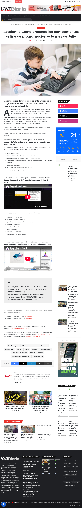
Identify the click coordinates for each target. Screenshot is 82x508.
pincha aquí (28, 316)
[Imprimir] (48, 363)
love (69, 466)
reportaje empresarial (20, 352)
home (20, 349)
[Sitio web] (15, 382)
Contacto (40, 502)
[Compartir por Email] (40, 363)
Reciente (62, 159)
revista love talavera (68, 479)
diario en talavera (67, 463)
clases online (10, 349)
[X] (23, 363)
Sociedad (26, 16)
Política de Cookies (67, 502)
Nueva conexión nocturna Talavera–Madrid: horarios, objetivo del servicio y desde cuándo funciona (73, 308)
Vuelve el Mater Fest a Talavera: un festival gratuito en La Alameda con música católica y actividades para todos (73, 292)
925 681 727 (38, 334)
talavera (65, 488)
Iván (33, 40)
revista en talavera (37, 352)
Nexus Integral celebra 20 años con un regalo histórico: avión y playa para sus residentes (27, 436)
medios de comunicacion (69, 469)
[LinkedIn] (31, 363)
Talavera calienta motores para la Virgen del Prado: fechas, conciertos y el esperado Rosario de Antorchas (73, 171)
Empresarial (24, 24)
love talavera (75, 466)
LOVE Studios (23, 502)
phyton (35, 349)
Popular (74, 159)
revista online (38, 356)
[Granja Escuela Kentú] (57, 475)
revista (65, 471)
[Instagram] (21, 382)
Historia (75, 463)
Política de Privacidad (56, 502)
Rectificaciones (76, 502)
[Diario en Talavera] (13, 9)
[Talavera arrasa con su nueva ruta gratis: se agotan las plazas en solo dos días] (51, 474)
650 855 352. (47, 334)
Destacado (76, 460)
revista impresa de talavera (21, 356)
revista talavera (75, 482)
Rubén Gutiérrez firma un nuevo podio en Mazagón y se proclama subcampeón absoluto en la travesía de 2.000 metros (73, 428)
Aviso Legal (47, 502)
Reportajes (18, 24)
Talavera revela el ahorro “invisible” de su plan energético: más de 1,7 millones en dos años (73, 325)
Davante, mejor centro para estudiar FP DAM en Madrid (44, 435)
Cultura (33, 16)
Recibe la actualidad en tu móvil (68, 340)
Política (19, 16)
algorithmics (26, 346)
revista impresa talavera (69, 477)
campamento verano (40, 346)
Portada (4, 16)
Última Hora (12, 16)
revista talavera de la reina (69, 485)
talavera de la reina (74, 488)
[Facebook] (15, 363)
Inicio (13, 24)
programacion (45, 349)
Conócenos (34, 502)
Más (50, 16)
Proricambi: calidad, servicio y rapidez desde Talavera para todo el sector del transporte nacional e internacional (11, 437)
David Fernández (67, 460)
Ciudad (39, 16)
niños (27, 349)
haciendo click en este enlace (20, 328)
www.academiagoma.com (33, 336)
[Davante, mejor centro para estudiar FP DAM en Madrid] (44, 429)
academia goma (14, 346)
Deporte (44, 16)
